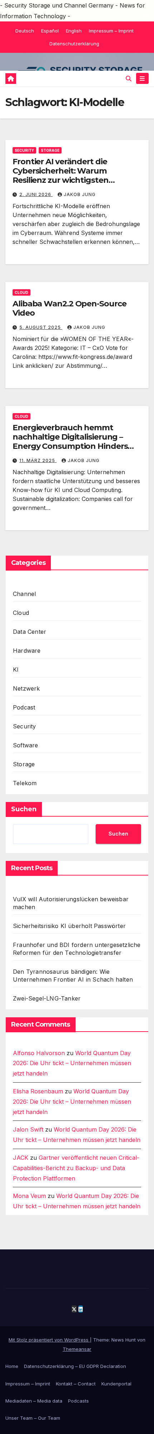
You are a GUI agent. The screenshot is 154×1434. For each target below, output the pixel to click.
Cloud (21, 292)
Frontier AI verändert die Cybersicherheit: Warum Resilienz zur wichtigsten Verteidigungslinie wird (61, 176)
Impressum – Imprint (111, 31)
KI (16, 669)
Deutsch (24, 31)
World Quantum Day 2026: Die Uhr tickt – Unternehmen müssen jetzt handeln (72, 1063)
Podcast (24, 707)
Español (50, 31)
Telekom (25, 783)
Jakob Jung (80, 194)
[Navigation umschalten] (142, 78)
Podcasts (78, 1401)
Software (25, 745)
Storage (50, 150)
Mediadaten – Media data (33, 1401)
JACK (20, 1157)
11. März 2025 (38, 460)
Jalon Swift (28, 1129)
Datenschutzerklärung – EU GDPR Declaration (75, 1366)
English (74, 31)
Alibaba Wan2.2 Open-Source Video (69, 308)
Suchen (24, 809)
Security (24, 150)
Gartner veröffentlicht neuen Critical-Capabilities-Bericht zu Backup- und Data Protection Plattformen (76, 1168)
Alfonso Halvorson (39, 1053)
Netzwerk (26, 688)
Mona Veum (29, 1195)
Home (11, 1366)
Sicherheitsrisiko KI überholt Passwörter (69, 925)
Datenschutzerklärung (74, 43)
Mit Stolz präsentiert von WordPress (49, 1340)
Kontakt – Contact (76, 1384)
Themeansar (77, 1349)
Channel (24, 593)
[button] (128, 78)
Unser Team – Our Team (32, 1418)
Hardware (27, 650)
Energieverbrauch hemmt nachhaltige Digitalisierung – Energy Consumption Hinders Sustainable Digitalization (70, 442)
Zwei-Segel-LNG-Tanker (47, 998)
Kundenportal (116, 1384)
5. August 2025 (40, 327)
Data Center (29, 631)
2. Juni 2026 (36, 194)
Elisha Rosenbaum (38, 1091)
